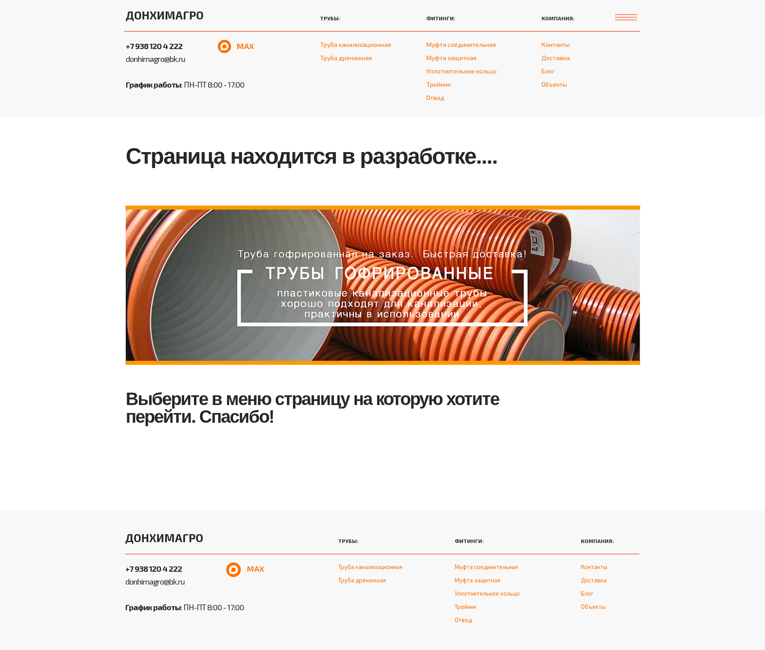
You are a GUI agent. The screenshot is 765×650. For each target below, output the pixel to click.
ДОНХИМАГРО (165, 15)
